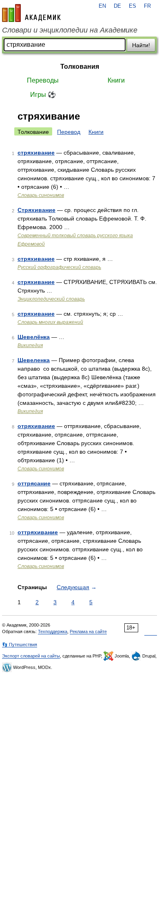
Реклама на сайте (88, 631)
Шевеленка (34, 360)
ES (132, 6)
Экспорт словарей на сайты (31, 655)
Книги (116, 80)
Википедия (30, 345)
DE (117, 6)
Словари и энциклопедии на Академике (69, 30)
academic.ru (31, 13)
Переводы (43, 80)
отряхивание (36, 426)
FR (147, 6)
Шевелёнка (34, 337)
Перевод (68, 132)
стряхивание (36, 152)
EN (102, 6)
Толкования (79, 66)
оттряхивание (38, 532)
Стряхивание (36, 210)
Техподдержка (52, 631)
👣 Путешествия (19, 644)
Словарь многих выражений (50, 322)
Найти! (141, 45)
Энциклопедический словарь (51, 299)
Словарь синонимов (41, 195)
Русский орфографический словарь (59, 267)
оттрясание (34, 483)
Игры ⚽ (43, 94)
